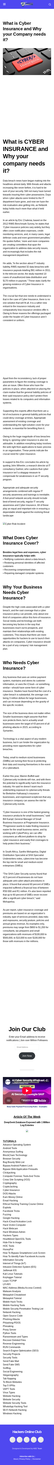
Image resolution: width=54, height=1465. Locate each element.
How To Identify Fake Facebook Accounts (24, 1256)
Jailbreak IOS (10, 1270)
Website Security (11, 1399)
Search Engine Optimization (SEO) (20, 1350)
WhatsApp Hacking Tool (15, 1406)
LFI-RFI (7, 1284)
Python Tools (9, 1333)
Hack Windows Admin (14, 1232)
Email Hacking (10, 1200)
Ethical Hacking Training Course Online (23, 1204)
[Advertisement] (24, 106)
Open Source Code (13, 1315)
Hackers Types (10, 1235)
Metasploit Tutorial (12, 1298)
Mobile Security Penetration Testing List (23, 1309)
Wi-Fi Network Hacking (14, 1410)
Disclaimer (36, 1459)
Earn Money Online (13, 1197)
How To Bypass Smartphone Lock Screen (24, 1253)
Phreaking (8, 1326)
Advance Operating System (17, 1144)
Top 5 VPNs (9, 1385)
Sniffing (7, 1368)
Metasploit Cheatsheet (14, 1295)
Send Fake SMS (11, 1364)
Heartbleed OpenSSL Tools (17, 1239)
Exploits (7, 1207)
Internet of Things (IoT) (14, 1263)
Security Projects (11, 1354)
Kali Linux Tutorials (12, 1274)
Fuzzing (7, 1214)
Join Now (27, 1056)
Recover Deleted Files (14, 1340)
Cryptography (10, 1183)
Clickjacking (9, 1172)
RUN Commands (11, 1347)
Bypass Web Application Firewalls (20, 1169)
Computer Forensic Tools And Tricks (21, 1176)
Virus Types (9, 1392)
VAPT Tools (9, 1389)
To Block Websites (12, 1382)
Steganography (11, 1375)
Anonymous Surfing (13, 1151)
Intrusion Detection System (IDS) (19, 1267)
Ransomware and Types (15, 1336)
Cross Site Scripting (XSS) (16, 1179)
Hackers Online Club (27, 1432)
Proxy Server (9, 1329)
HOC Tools (8, 1246)
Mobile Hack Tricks (12, 1302)
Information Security (13, 1260)
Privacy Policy (24, 1459)
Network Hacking (11, 1312)
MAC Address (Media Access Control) (22, 1288)
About (15, 1459)
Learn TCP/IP (10, 1281)
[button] (4, 4)
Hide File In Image (12, 1242)
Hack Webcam (10, 1228)
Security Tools (10, 1357)
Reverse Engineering (14, 1343)
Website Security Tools (14, 1403)
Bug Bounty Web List (13, 1162)
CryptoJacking (10, 1186)
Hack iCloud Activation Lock (17, 1221)
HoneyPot (8, 1249)
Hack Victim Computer (14, 1225)
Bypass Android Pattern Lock (17, 1165)
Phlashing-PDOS (12, 1322)
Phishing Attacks (11, 1319)
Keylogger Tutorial (12, 1277)
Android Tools (10, 1148)
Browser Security (11, 1158)
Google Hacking (11, 1218)
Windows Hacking (12, 1413)
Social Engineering (12, 1371)
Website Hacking (11, 1396)
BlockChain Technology (15, 1155)
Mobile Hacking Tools (14, 1305)
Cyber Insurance (11, 1190)
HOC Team (37, 1449)
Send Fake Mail (11, 1361)
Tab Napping (9, 1378)
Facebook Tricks (11, 1211)
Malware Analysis (12, 1291)
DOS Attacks (9, 1193)
